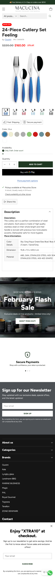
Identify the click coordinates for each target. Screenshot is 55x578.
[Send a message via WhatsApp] (50, 573)
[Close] (51, 526)
